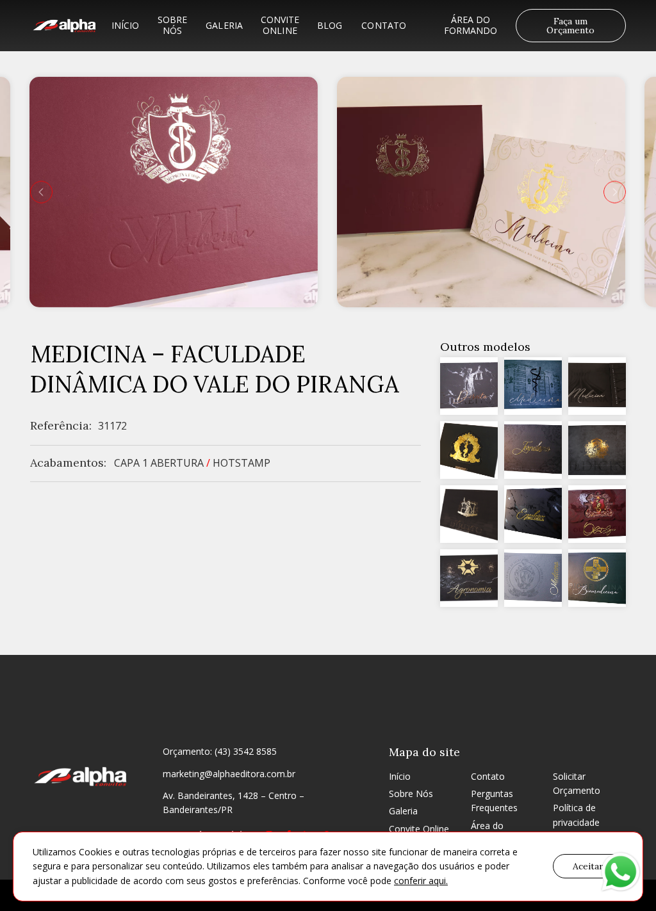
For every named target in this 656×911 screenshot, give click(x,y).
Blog (329, 25)
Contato (383, 25)
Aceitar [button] (588, 866)
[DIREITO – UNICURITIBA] (469, 386)
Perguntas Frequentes (494, 800)
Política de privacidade (576, 815)
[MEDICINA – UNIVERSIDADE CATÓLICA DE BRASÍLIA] (597, 386)
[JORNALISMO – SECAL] (533, 450)
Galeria (224, 25)
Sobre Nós (172, 24)
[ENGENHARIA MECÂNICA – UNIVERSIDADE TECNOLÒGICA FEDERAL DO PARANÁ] (533, 514)
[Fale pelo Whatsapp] (620, 874)
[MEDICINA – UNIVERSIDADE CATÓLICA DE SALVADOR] (469, 514)
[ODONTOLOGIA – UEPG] (597, 514)
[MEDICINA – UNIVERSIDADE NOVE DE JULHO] (533, 578)
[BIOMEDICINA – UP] (597, 578)
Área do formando (471, 24)
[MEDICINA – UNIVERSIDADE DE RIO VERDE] (469, 450)
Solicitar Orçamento (576, 783)
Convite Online (280, 24)
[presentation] (41, 192)
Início (125, 25)
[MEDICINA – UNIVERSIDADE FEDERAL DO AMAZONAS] (533, 386)
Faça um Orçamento (570, 25)
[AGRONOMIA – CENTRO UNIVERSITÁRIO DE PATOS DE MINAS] (469, 578)
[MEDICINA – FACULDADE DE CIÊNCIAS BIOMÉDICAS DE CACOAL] (597, 450)
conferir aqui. (421, 881)
